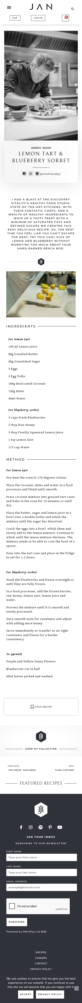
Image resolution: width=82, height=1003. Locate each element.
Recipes (47, 148)
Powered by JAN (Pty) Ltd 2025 (26, 931)
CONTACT (41, 963)
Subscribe (17, 922)
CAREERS (41, 958)
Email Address (16, 881)
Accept (25, 994)
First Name (14, 851)
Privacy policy (50, 994)
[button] (9, 7)
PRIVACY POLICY (41, 969)
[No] (76, 988)
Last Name (13, 866)
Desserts (36, 148)
